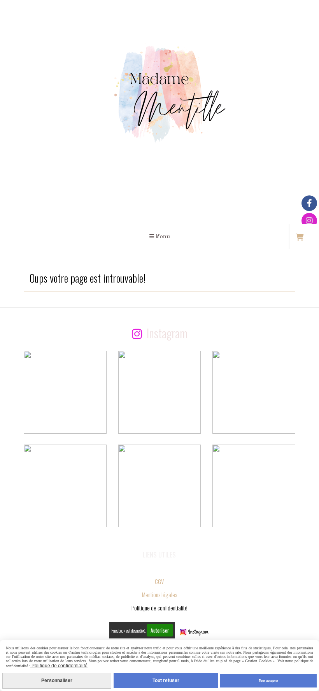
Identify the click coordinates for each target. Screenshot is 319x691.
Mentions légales (159, 594)
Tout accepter (268, 680)
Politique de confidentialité (59, 665)
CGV (159, 581)
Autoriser (160, 630)
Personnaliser (56, 680)
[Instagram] (309, 221)
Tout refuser (165, 680)
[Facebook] (309, 203)
